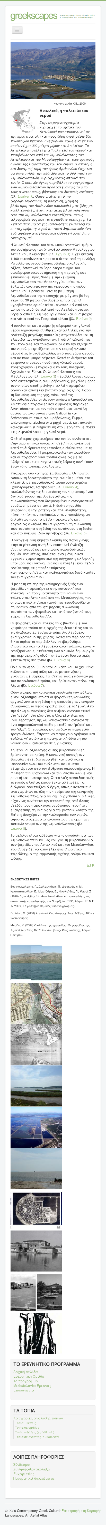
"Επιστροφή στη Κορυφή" (80, 1510)
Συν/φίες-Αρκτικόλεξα (31, 1469)
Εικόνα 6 (61, 659)
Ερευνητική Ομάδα (29, 1376)
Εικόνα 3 (48, 376)
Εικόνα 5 (78, 533)
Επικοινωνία (23, 1390)
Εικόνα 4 (70, 486)
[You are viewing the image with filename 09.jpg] (36, 1292)
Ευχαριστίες (23, 1473)
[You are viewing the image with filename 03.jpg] (36, 1044)
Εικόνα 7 (35, 685)
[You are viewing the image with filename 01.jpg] (36, 962)
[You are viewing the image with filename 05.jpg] (36, 1127)
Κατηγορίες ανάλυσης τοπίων (38, 1418)
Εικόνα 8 (18, 828)
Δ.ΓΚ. (91, 865)
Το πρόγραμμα (25, 1381)
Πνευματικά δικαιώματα (34, 1478)
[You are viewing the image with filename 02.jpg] (36, 1003)
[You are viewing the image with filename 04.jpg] (36, 1085)
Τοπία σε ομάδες (27, 1427)
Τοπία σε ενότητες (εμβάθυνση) (37, 1437)
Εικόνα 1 (25, 196)
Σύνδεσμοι (21, 1464)
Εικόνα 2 (83, 318)
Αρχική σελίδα (25, 1371)
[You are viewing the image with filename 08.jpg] (36, 1251)
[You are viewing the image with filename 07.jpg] (36, 1209)
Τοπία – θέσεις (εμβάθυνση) (34, 1432)
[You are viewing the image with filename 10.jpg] (36, 1333)
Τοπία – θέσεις (25, 1423)
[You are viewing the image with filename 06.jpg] (36, 1168)
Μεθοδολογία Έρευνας (32, 1385)
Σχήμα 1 (62, 253)
